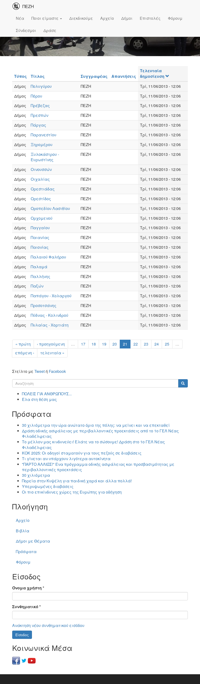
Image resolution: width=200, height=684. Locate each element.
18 (93, 344)
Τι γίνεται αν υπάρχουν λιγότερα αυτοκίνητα (66, 458)
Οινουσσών (41, 169)
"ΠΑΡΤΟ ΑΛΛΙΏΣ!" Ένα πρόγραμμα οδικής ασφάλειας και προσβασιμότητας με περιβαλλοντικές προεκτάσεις (98, 467)
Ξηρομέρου (41, 144)
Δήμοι (126, 18)
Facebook (57, 371)
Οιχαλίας (40, 179)
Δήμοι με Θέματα (33, 541)
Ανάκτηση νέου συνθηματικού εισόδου (48, 625)
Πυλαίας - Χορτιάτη (50, 325)
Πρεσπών (39, 115)
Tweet (39, 371)
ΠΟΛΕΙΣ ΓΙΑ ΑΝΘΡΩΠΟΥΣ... (47, 394)
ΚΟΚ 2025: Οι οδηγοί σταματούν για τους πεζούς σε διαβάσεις (81, 453)
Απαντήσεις (123, 76)
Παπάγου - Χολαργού (51, 295)
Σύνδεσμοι (26, 30)
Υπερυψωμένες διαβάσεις (47, 486)
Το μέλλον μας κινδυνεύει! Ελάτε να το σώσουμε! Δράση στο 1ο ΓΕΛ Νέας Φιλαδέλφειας (93, 444)
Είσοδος (22, 634)
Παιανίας (40, 237)
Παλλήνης (40, 276)
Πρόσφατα (26, 551)
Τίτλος (38, 76)
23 (146, 344)
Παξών (37, 286)
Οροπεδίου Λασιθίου (50, 208)
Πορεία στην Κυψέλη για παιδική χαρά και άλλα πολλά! (77, 481)
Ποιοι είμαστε (45, 18)
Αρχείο (107, 18)
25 (167, 344)
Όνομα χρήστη (28, 588)
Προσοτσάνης (43, 305)
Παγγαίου (40, 227)
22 (135, 344)
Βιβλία (22, 531)
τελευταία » (52, 353)
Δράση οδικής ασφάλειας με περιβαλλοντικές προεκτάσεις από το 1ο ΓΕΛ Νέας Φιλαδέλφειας (100, 433)
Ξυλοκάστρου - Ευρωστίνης (45, 157)
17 (83, 344)
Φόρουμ (175, 18)
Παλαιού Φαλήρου (48, 257)
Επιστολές (150, 18)
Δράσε (49, 30)
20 (114, 344)
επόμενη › (24, 353)
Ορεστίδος (41, 198)
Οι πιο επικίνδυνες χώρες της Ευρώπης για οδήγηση (72, 492)
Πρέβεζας (40, 105)
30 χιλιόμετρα (36, 475)
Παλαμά (39, 266)
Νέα (20, 18)
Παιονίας (40, 247)
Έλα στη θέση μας (39, 399)
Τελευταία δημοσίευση (152, 73)
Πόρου (36, 96)
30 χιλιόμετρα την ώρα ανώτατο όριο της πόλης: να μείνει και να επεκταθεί (96, 425)
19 (104, 344)
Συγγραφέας (94, 76)
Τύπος (20, 76)
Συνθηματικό (26, 606)
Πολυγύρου (41, 86)
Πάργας (38, 125)
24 (156, 344)
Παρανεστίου (43, 135)
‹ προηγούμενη (51, 344)
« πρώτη (23, 344)
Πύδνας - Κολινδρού (49, 315)
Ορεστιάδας (43, 189)
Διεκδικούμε (81, 18)
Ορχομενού (41, 218)
